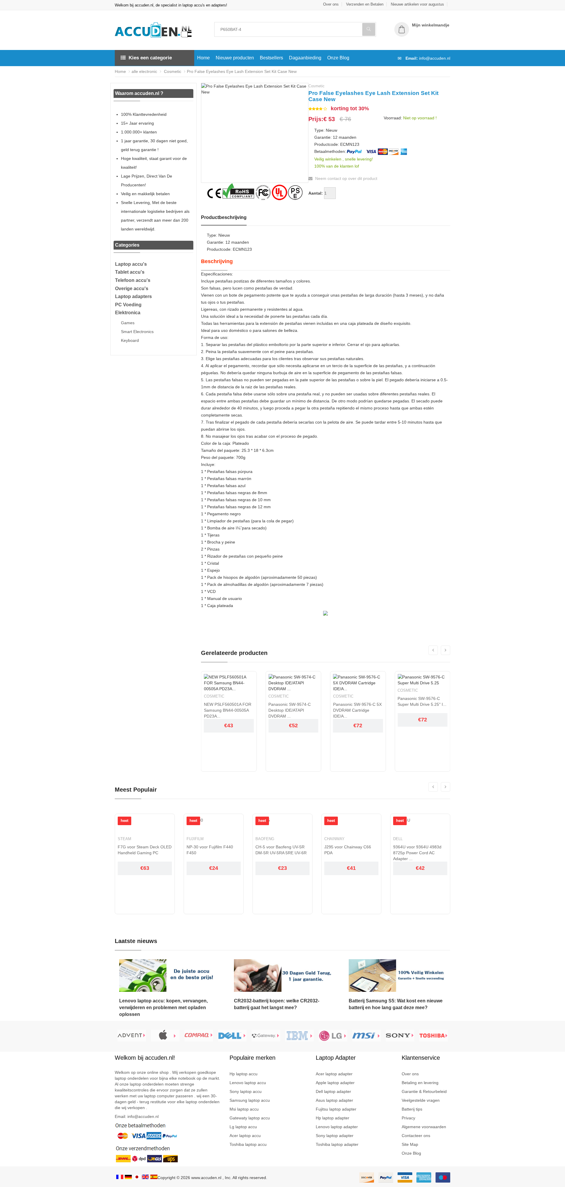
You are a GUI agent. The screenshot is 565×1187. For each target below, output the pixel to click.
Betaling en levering (420, 1082)
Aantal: (315, 193)
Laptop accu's (131, 264)
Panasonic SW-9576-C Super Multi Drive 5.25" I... (422, 701)
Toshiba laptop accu (248, 1144)
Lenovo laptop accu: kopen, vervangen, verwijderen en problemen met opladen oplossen (163, 1007)
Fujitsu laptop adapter (336, 1109)
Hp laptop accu (243, 1073)
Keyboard (130, 340)
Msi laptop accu (244, 1109)
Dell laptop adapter (333, 1091)
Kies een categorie (150, 58)
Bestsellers (271, 57)
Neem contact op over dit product (345, 178)
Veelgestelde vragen (421, 1100)
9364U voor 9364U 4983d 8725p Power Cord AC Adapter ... (417, 853)
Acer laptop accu (245, 1135)
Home (203, 57)
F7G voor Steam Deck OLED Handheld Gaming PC (145, 850)
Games (127, 322)
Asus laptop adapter (334, 1100)
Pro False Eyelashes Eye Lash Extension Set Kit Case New (242, 71)
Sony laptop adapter (334, 1135)
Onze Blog (338, 57)
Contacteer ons (416, 1135)
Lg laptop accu (243, 1126)
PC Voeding (128, 304)
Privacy (408, 1118)
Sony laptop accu (246, 1091)
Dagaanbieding (305, 57)
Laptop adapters (133, 296)
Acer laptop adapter (334, 1073)
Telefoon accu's (132, 280)
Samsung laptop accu (250, 1100)
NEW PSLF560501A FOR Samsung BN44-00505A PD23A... (227, 710)
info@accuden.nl (434, 58)
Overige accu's (131, 288)
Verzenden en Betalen (364, 4)
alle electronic (144, 71)
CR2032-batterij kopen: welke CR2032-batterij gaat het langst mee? (276, 1004)
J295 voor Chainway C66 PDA (347, 850)
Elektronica (127, 312)
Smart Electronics (137, 331)
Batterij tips (412, 1109)
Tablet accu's (129, 272)
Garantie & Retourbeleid (424, 1091)
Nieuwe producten (235, 57)
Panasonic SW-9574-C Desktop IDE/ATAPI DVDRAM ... (289, 710)
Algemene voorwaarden (424, 1126)
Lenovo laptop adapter (337, 1126)
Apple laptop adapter (335, 1082)
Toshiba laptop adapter (337, 1144)
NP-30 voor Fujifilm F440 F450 (210, 850)
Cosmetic (172, 71)
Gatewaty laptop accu (250, 1118)
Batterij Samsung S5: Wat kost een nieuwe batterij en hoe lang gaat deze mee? (396, 1004)
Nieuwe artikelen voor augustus (417, 4)
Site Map (410, 1144)
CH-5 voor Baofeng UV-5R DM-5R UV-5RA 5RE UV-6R (281, 850)
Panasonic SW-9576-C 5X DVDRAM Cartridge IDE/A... (357, 710)
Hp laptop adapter (332, 1118)
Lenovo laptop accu (248, 1082)
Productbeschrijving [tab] (224, 217)
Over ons (331, 4)
